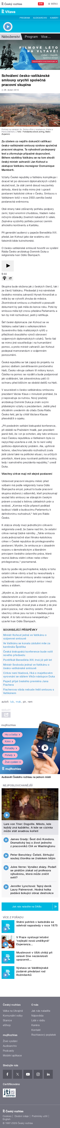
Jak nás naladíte (40, 1010)
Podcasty (8, 1050)
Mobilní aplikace (12, 1055)
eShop (7, 1025)
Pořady (9, 755)
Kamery (54, 18)
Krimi (8, 741)
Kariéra (35, 1025)
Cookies (7, 1116)
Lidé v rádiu (38, 1020)
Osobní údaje (22, 1116)
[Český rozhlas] (12, 4)
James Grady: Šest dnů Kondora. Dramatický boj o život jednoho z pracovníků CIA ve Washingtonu (32, 843)
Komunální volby (13, 1015)
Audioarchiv (40, 18)
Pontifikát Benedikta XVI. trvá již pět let (27, 659)
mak (18, 701)
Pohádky (10, 748)
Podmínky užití (40, 1116)
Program (25, 18)
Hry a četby (11, 734)
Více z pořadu (13, 917)
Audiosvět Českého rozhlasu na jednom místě (26, 777)
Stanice (7, 1020)
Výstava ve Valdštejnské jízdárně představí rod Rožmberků (32, 971)
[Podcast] (4, 278)
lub (12, 701)
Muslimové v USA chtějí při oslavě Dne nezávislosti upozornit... (34, 956)
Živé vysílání (11, 762)
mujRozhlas (8, 725)
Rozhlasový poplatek (43, 1034)
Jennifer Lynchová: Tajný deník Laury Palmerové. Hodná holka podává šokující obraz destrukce (32, 889)
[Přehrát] (8, 265)
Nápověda (37, 1015)
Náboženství (11, 37)
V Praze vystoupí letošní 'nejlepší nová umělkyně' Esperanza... (33, 941)
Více (46, 37)
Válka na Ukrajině (13, 1010)
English (6, 1119)
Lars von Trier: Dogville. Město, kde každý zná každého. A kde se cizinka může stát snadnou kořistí (28, 827)
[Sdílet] (10, 278)
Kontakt (36, 1030)
